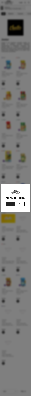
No (20, 203)
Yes (11, 203)
